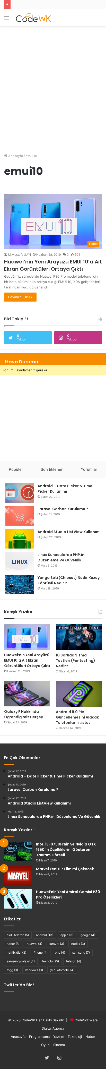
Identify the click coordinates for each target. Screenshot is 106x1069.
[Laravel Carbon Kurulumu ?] (19, 516)
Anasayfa (15, 156)
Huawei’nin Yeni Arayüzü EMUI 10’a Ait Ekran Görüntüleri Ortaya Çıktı (53, 265)
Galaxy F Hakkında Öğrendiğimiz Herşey (23, 714)
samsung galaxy (21, 961)
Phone (40, 952)
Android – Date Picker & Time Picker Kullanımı (65, 488)
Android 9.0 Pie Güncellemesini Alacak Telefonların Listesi (77, 717)
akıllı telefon (18, 935)
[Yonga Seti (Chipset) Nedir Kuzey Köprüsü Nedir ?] (19, 584)
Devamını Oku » (20, 297)
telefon (73, 961)
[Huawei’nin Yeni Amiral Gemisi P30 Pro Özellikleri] (18, 899)
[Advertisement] (53, 84)
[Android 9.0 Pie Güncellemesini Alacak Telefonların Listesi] (79, 694)
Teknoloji (75, 1036)
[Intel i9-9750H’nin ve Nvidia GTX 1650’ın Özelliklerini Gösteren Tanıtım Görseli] (18, 851)
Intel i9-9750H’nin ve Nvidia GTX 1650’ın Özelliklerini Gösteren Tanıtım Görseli (66, 850)
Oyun (45, 1045)
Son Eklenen (52, 469)
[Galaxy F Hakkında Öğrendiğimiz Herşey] (27, 694)
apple (66, 935)
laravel (56, 944)
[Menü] (6, 19)
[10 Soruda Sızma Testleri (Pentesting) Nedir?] (79, 637)
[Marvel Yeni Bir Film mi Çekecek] (18, 876)
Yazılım (58, 1036)
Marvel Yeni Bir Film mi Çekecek (65, 868)
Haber (90, 1036)
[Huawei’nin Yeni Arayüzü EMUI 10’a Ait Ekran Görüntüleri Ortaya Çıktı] (27, 637)
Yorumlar (89, 469)
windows (34, 970)
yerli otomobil (62, 970)
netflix (78, 944)
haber (13, 944)
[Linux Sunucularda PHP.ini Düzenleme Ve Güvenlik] (19, 561)
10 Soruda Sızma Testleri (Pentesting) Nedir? (75, 661)
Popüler (16, 469)
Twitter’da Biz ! (19, 985)
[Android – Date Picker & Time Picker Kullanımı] (19, 493)
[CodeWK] (33, 17)
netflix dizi (16, 952)
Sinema (59, 1045)
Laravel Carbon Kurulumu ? (63, 508)
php (60, 952)
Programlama (39, 1036)
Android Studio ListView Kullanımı (69, 531)
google (88, 935)
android (44, 935)
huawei (34, 944)
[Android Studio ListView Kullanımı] (19, 539)
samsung (81, 952)
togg (12, 970)
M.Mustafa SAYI (19, 254)
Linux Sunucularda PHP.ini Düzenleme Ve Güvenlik (61, 557)
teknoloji (50, 961)
